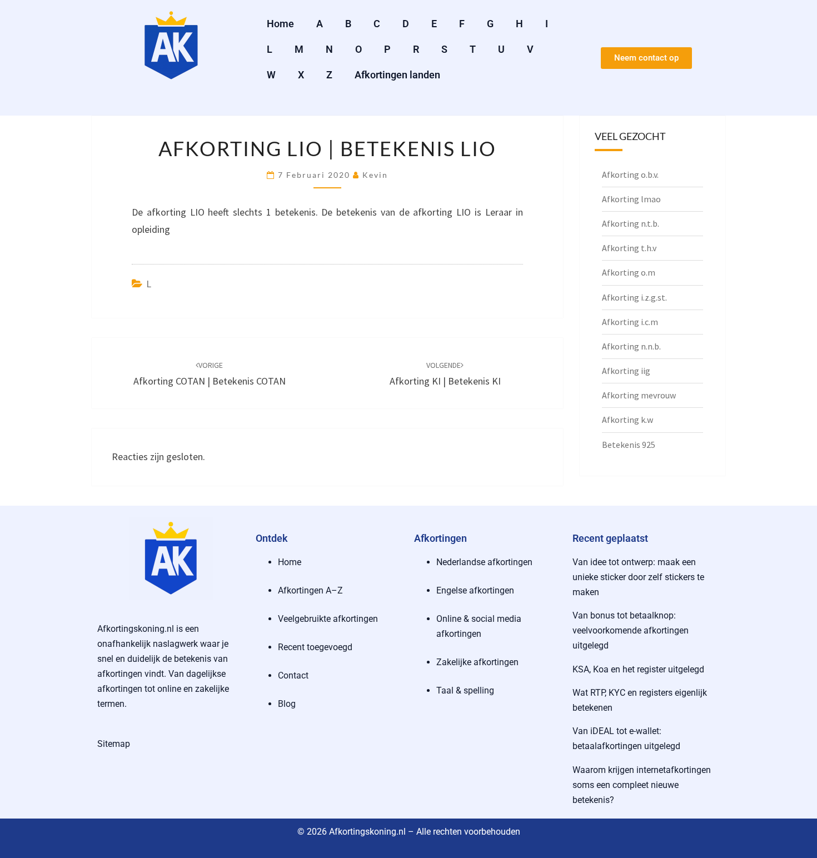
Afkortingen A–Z (310, 590)
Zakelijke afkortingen (477, 662)
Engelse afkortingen (475, 590)
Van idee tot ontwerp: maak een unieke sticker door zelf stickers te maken (638, 577)
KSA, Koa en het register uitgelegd (638, 669)
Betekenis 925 (628, 444)
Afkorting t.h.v (629, 247)
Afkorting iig (626, 370)
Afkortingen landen (397, 75)
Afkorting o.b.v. (630, 174)
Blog (287, 704)
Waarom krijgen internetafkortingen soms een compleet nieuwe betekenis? (641, 785)
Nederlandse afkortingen (484, 562)
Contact (293, 675)
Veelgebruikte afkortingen (328, 618)
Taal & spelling (465, 690)
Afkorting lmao (631, 198)
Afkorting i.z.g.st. (634, 297)
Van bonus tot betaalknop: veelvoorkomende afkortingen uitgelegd (630, 630)
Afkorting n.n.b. (631, 346)
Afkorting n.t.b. (630, 223)
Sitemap (113, 744)
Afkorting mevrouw (639, 395)
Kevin (375, 174)
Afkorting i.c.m (630, 321)
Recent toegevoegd (315, 647)
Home (280, 23)
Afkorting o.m (628, 272)
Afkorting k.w (627, 419)
